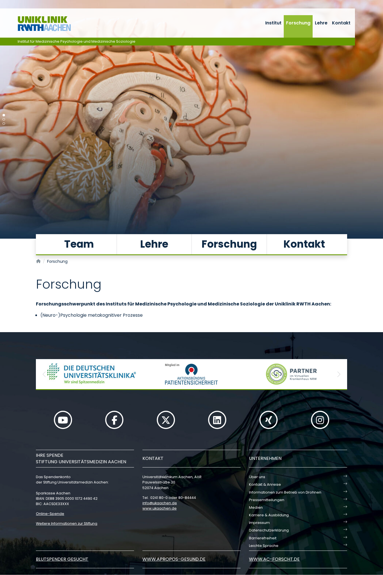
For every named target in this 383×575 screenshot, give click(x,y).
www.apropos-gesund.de (174, 559)
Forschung (298, 23)
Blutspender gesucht (62, 559)
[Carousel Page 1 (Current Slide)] (4, 115)
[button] (44, 374)
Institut (273, 23)
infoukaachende (159, 503)
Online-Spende (50, 513)
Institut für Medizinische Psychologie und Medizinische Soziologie (76, 41)
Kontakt (341, 23)
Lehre (321, 23)
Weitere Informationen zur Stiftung (66, 523)
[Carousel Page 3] (4, 123)
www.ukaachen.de (159, 508)
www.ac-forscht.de (274, 559)
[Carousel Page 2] (4, 119)
